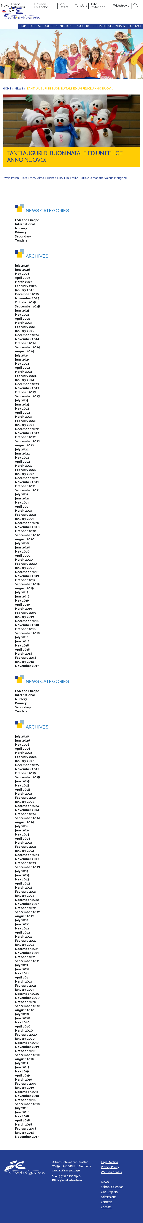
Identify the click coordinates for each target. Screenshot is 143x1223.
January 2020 (25, 568)
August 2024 (24, 351)
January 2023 (24, 425)
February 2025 (25, 327)
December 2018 (27, 621)
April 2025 (22, 319)
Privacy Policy (110, 1167)
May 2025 (22, 314)
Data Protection (98, 6)
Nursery (83, 26)
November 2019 (27, 576)
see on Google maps (66, 1170)
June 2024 (22, 359)
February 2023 (25, 421)
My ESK (135, 6)
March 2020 (24, 560)
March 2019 (23, 609)
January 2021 (24, 519)
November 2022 (27, 433)
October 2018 (25, 629)
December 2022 (27, 429)
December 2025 (27, 294)
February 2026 (26, 286)
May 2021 (22, 502)
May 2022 (22, 457)
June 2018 (22, 641)
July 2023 (21, 400)
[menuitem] (5, 6)
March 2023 (23, 417)
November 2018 (27, 625)
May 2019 (22, 600)
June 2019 (22, 596)
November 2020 (27, 527)
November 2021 (27, 482)
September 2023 (27, 396)
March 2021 (23, 511)
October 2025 (25, 302)
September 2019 (27, 584)
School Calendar (112, 1187)
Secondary (116, 26)
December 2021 (26, 478)
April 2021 (22, 506)
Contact (135, 26)
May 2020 (22, 551)
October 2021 (25, 486)
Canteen (106, 1202)
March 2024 (23, 372)
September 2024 (27, 347)
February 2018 (25, 658)
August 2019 (24, 588)
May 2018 (22, 645)
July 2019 (21, 592)
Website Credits (111, 1172)
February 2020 (26, 564)
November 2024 (27, 339)
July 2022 (21, 449)
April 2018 (22, 649)
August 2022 (24, 445)
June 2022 (22, 453)
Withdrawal (121, 5)
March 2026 (24, 282)
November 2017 (27, 666)
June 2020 (22, 547)
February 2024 (25, 376)
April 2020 (23, 555)
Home (24, 26)
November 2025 (27, 298)
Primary (99, 26)
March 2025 (23, 323)
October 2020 (25, 531)
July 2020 (22, 543)
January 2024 (24, 380)
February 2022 (25, 470)
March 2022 (23, 466)
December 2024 (27, 335)
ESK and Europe (27, 220)
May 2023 (22, 408)
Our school (40, 26)
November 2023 (27, 388)
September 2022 (27, 441)
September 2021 (27, 490)
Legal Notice (109, 1162)
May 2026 (22, 274)
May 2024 (22, 364)
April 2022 (22, 462)
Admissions (64, 26)
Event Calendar (18, 6)
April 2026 (22, 278)
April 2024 (22, 368)
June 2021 (22, 498)
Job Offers (63, 6)
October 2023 (25, 392)
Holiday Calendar (41, 6)
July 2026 (22, 265)
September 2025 (27, 306)
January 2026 (24, 290)
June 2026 (22, 270)
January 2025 (24, 331)
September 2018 (27, 633)
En (9, 11)
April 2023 (22, 413)
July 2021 (21, 494)
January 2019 (24, 617)
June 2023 (22, 404)
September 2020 (27, 535)
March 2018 (23, 654)
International (25, 224)
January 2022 (24, 474)
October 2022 (25, 437)
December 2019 (27, 572)
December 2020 (27, 523)
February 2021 (25, 515)
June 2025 (22, 310)
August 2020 (24, 539)
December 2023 (27, 384)
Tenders (81, 5)
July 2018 (21, 637)
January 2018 (24, 662)
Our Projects (109, 1192)
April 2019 (22, 605)
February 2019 (25, 613)
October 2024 (25, 343)
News (5, 5)
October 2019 (25, 580)
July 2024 (22, 355)
